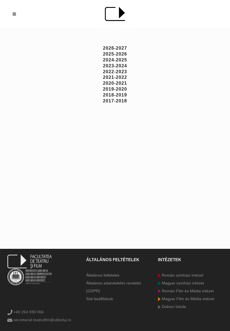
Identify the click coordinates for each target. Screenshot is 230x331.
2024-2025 (115, 60)
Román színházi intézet (182, 275)
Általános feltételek (102, 275)
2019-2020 (115, 89)
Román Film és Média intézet (187, 291)
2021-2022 (115, 77)
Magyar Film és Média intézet (187, 298)
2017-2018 (115, 100)
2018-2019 (115, 95)
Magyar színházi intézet (182, 283)
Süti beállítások (99, 298)
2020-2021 (115, 83)
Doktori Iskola (173, 306)
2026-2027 (115, 48)
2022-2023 (115, 71)
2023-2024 (115, 65)
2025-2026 (115, 54)
